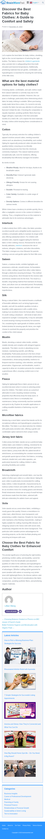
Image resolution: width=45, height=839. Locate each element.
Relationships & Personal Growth (16, 808)
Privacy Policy (27, 825)
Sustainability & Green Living (15, 811)
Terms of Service (37, 825)
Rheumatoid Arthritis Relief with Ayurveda (19, 669)
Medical (7, 799)
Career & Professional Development (17, 796)
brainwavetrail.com (27, 832)
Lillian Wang (10, 606)
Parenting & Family (11, 802)
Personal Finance (10, 805)
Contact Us (5, 829)
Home (4, 825)
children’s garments (32, 61)
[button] (28, 2)
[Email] (20, 611)
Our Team (18, 825)
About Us (10, 825)
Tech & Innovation (11, 814)
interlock (19, 245)
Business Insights (10, 793)
